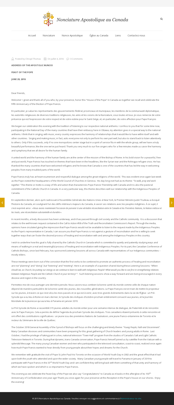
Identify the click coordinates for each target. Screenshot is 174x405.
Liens (118, 35)
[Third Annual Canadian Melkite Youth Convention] (171, 202)
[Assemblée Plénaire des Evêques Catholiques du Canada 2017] (2, 202)
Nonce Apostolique (72, 35)
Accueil (32, 35)
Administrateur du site (131, 398)
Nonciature (49, 35)
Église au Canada (99, 35)
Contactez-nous (136, 35)
